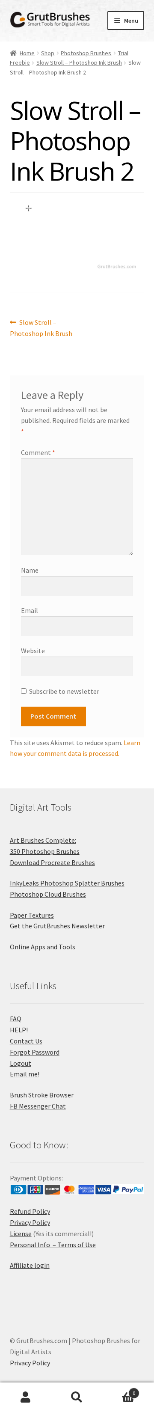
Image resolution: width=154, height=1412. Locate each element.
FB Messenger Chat (38, 1106)
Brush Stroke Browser (42, 1095)
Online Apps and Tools (42, 946)
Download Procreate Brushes (52, 862)
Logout (20, 1063)
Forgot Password (34, 1052)
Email (29, 610)
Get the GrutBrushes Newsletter (57, 926)
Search (77, 1397)
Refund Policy (30, 1211)
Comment (38, 452)
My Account (25, 1397)
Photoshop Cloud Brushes (48, 894)
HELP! (19, 1030)
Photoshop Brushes (86, 53)
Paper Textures (32, 915)
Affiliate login (30, 1265)
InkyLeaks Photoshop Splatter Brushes (67, 883)
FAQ (15, 1018)
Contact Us (26, 1041)
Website (33, 650)
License (21, 1233)
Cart (119, 1390)
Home (27, 53)
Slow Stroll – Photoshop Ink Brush (79, 62)
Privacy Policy (30, 1222)
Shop (47, 53)
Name (29, 570)
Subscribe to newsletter (64, 691)
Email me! (24, 1074)
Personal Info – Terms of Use (53, 1244)
